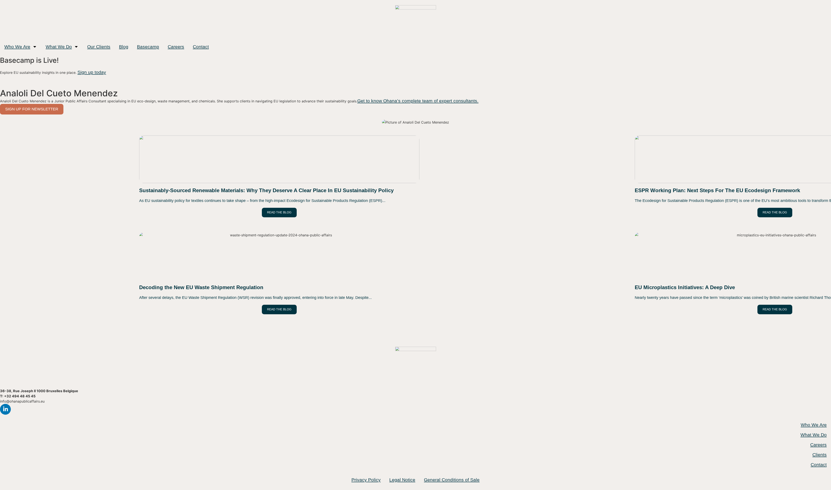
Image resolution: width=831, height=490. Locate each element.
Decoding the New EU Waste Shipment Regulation (201, 287)
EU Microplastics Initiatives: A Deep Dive (685, 287)
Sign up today (91, 72)
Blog (123, 46)
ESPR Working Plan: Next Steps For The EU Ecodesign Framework (717, 190)
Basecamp (148, 46)
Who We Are (17, 46)
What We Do (59, 46)
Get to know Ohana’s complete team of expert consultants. (417, 100)
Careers (176, 46)
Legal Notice (402, 479)
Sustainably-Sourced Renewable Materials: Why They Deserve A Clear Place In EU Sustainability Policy (266, 190)
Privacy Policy (366, 479)
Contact (201, 46)
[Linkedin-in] (5, 409)
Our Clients (98, 46)
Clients (819, 454)
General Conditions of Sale (452, 479)
